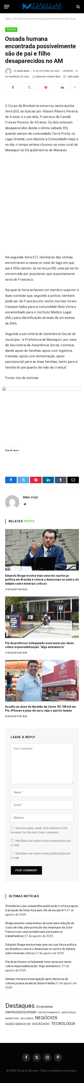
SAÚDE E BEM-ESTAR (18, 1024)
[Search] (78, 6)
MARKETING (12, 1018)
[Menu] (6, 6)
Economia (44, 1007)
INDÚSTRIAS (69, 1012)
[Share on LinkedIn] (62, 87)
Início (8, 18)
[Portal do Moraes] (42, 6)
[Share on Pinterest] (46, 87)
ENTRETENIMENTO (49, 1012)
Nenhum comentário (48, 76)
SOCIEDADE (40, 1024)
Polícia (11, 29)
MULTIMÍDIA (27, 1018)
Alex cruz (23, 71)
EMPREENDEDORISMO (21, 1012)
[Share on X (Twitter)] (29, 87)
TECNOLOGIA (63, 1023)
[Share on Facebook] (13, 87)
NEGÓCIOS (46, 1017)
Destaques (20, 1005)
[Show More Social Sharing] (75, 87)
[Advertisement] (42, 200)
